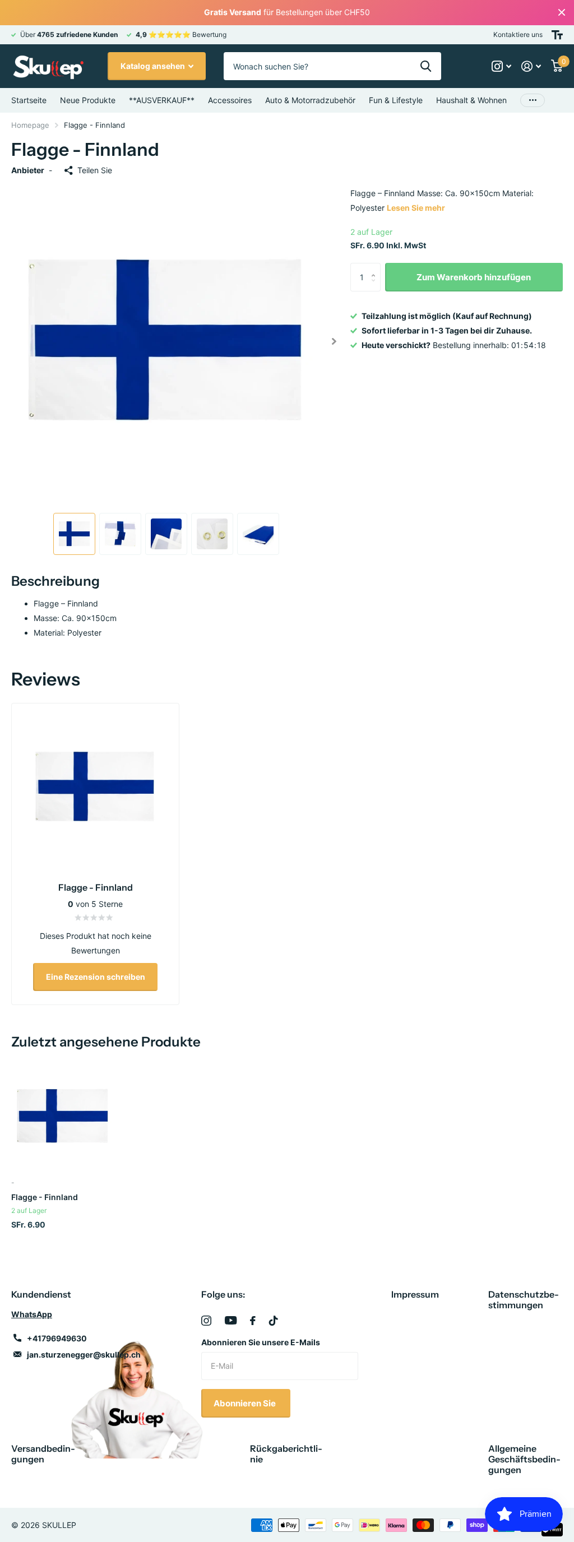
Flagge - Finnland (44, 1197)
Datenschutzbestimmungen (523, 1300)
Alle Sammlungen (230, 100)
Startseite (29, 100)
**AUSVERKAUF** (162, 100)
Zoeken (425, 66)
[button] (334, 341)
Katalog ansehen (154, 66)
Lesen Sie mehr (416, 207)
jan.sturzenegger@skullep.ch (84, 1354)
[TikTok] (273, 1321)
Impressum (415, 1294)
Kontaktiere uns (518, 34)
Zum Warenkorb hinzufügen (473, 277)
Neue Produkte (87, 100)
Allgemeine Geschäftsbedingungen (524, 1459)
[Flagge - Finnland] (62, 1116)
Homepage (30, 125)
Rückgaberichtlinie (286, 1454)
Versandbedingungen (43, 1454)
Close (561, 12)
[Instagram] (206, 1321)
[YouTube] (231, 1320)
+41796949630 (57, 1338)
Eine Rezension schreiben (95, 976)
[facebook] (253, 1320)
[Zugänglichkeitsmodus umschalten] (557, 34)
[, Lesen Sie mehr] (501, 66)
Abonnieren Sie (245, 1403)
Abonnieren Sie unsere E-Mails (260, 1342)
